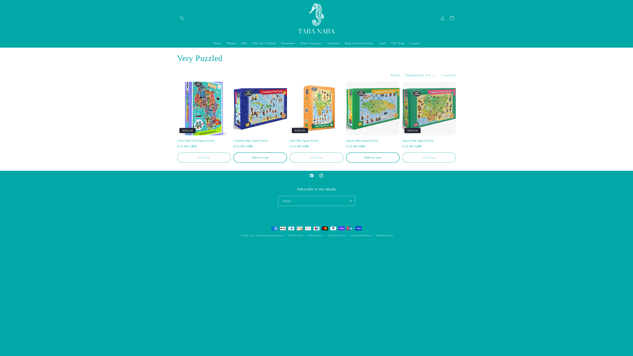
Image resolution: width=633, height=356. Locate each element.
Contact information (360, 235)
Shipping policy (384, 235)
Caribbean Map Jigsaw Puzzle (250, 140)
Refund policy (315, 235)
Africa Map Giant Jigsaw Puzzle (196, 140)
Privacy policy (296, 235)
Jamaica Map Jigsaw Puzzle (362, 140)
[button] (182, 18)
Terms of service (337, 235)
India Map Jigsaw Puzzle (304, 140)
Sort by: (396, 75)
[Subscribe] (350, 201)
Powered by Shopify (273, 235)
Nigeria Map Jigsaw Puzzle (418, 140)
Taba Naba (255, 235)
